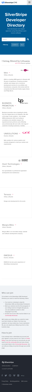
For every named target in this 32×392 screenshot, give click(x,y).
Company (15, 366)
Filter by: (5, 44)
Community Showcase (11, 315)
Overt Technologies (11, 164)
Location (14, 44)
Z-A (19, 63)
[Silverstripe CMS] (9, 2)
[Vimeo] (15, 375)
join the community (11, 342)
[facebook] (3, 375)
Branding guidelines (14, 381)
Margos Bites (8, 225)
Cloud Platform (7, 369)
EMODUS (8, 255)
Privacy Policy (5, 381)
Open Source (6, 366)
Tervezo (7, 194)
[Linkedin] (19, 375)
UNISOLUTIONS (11, 133)
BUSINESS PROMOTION (8, 104)
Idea (6, 72)
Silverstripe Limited (7, 384)
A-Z (16, 63)
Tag (22, 44)
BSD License (24, 381)
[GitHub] (11, 375)
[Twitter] (7, 375)
